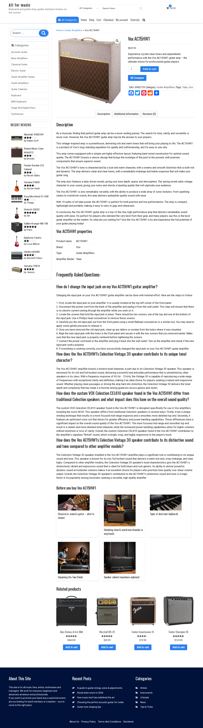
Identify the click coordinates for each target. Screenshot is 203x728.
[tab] (103, 114)
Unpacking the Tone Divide (70, 577)
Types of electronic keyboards (164, 514)
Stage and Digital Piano (23, 107)
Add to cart (149, 69)
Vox (191, 87)
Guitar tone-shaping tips (89, 707)
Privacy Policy (88, 721)
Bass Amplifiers (19, 58)
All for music (19, 5)
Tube (185, 87)
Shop (91, 20)
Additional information (126, 113)
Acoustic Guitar (19, 52)
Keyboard (16, 95)
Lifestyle (144, 697)
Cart (99, 20)
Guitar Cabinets (19, 89)
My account (122, 20)
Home (84, 20)
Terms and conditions (109, 721)
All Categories (69, 20)
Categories (21, 45)
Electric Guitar (18, 70)
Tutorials (135, 20)
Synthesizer (17, 114)
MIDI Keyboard (18, 101)
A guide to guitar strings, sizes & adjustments (99, 688)
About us (74, 721)
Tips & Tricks (146, 707)
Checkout (109, 20)
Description (103, 113)
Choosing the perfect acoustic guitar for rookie (100, 702)
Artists (143, 688)
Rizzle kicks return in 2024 (90, 692)
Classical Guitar (19, 64)
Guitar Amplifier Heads (23, 76)
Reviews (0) (149, 113)
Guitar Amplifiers (20, 83)
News (143, 702)
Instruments (146, 692)
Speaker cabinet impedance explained (121, 577)
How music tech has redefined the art (96, 697)
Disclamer (128, 721)
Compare (139, 77)
